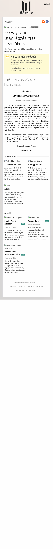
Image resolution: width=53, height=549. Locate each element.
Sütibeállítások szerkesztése (25, 290)
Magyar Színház (10, 227)
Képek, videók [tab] (13, 85)
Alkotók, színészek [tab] (25, 80)
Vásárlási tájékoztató (35, 286)
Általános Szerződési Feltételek (25, 282)
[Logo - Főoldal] (26, 7)
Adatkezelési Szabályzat (16, 286)
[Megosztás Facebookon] (47, 21)
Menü (47, 4)
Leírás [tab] (7, 80)
